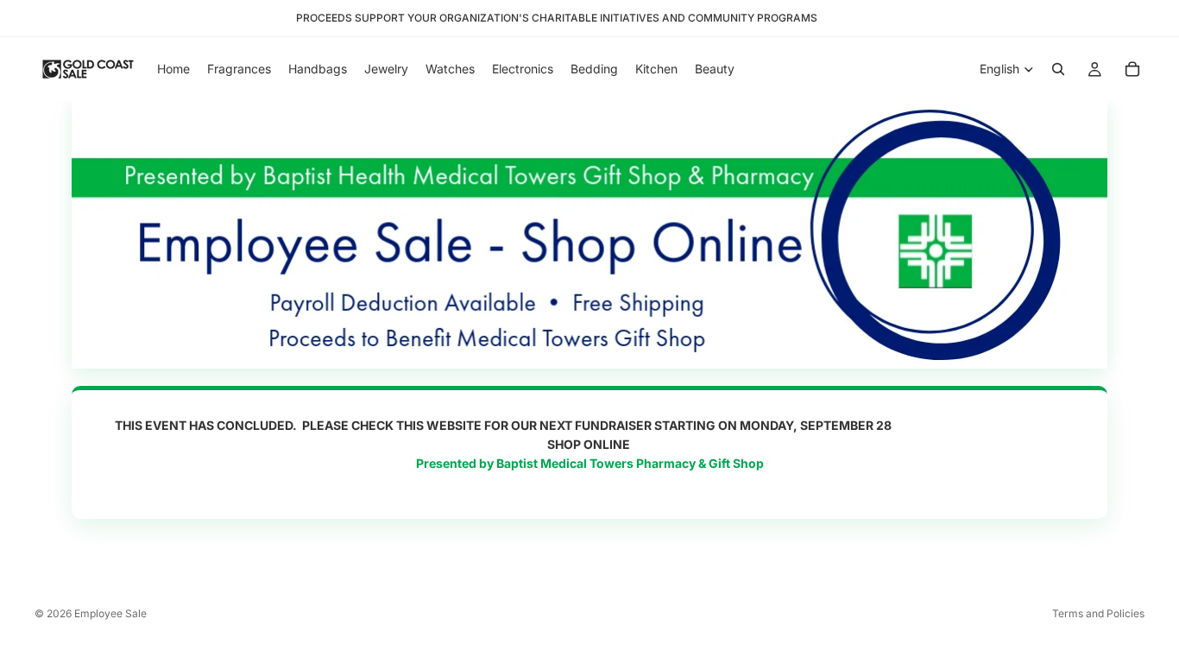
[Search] (1058, 69)
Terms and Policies (1098, 613)
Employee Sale (110, 613)
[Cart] (1132, 69)
